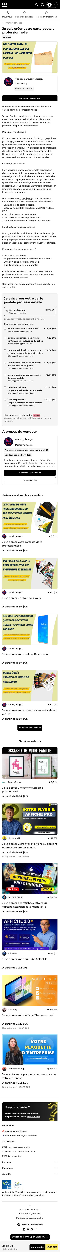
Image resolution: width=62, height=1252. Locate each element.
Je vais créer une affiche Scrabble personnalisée (22, 789)
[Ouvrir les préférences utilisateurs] (55, 5)
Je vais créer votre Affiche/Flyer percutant (28, 1015)
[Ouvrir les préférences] (42, 4)
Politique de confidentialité (29, 1218)
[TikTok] (35, 1229)
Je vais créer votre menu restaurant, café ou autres (29, 712)
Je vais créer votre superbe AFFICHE (24, 959)
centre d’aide (33, 1116)
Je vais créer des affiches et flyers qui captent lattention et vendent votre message (24, 907)
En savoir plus (30, 480)
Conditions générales (29, 1213)
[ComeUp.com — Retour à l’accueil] (4, 5)
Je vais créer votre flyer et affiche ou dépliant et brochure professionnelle (29, 845)
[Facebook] (32, 1229)
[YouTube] (28, 1229)
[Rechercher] (36, 4)
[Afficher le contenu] (55, 1162)
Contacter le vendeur (30, 98)
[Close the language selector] (47, 1236)
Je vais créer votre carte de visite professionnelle (22, 543)
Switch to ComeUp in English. (28, 1236)
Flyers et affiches (13, 23)
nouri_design (35, 79)
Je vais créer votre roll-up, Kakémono (25, 654)
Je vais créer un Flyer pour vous (21, 598)
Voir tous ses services (30, 727)
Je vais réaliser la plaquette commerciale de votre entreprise (29, 1076)
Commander (37, 1247)
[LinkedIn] (24, 1229)
